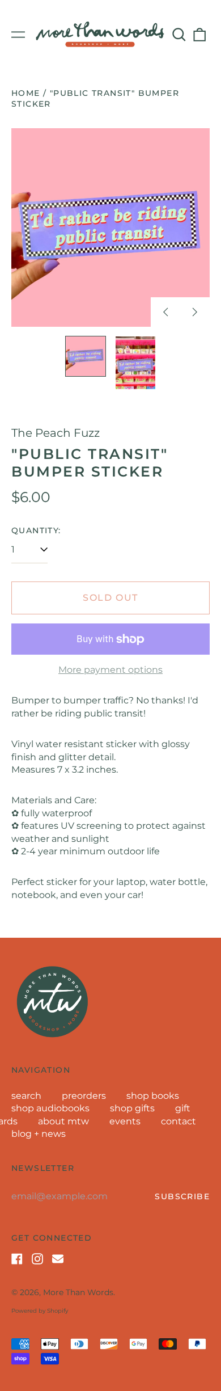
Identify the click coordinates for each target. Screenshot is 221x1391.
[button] (179, 34)
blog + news (38, 1133)
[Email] (57, 1258)
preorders (84, 1095)
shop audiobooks (50, 1108)
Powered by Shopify (39, 1310)
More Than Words (78, 1292)
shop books (152, 1095)
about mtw (63, 1121)
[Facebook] (17, 1258)
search (26, 1095)
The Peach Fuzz (55, 433)
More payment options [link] (110, 669)
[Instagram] (37, 1258)
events (125, 1121)
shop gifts (132, 1108)
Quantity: (36, 530)
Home (25, 93)
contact (178, 1121)
